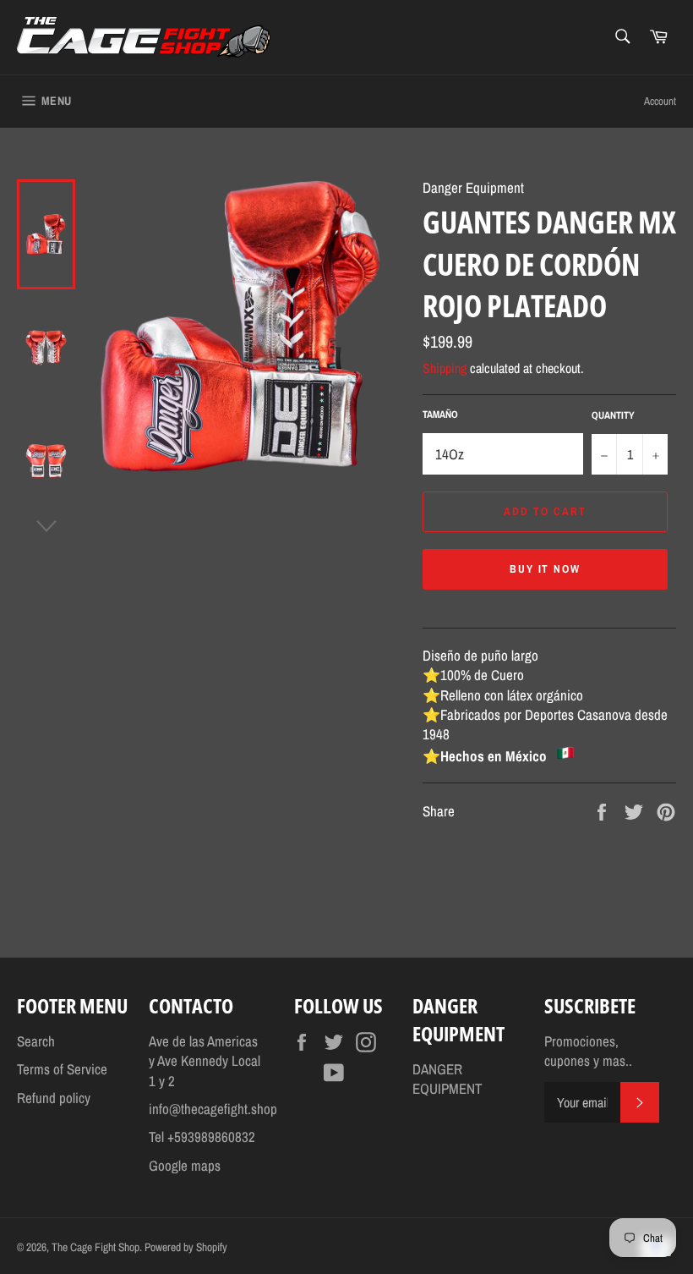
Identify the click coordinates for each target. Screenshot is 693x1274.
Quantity (613, 415)
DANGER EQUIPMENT (447, 1078)
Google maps (185, 1165)
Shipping (445, 368)
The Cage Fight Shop (95, 1247)
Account (660, 101)
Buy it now (545, 569)
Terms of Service (62, 1069)
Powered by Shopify (186, 1247)
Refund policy (53, 1097)
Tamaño (440, 414)
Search (36, 1041)
